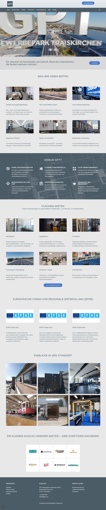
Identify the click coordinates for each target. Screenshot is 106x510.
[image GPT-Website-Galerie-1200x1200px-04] (22, 379)
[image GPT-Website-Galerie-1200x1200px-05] (54, 379)
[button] (3, 506)
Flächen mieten (10, 489)
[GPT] (10, 4)
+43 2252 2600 (88, 3)
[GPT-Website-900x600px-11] (86, 225)
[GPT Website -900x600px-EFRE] (20, 316)
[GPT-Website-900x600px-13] (20, 225)
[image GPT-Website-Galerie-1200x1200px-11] (22, 411)
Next (104, 32)
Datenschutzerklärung (78, 489)
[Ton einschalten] (55, 49)
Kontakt (8, 493)
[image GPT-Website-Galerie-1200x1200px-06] (85, 379)
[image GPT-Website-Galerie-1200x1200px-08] (54, 411)
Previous (1, 32)
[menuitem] (8, 10)
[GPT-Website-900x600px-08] (53, 225)
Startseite (8, 487)
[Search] (99, 10)
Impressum (75, 491)
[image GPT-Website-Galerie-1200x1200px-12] (85, 411)
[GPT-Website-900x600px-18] (20, 258)
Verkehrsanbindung (11, 491)
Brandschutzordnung (78, 487)
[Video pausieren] (50, 49)
